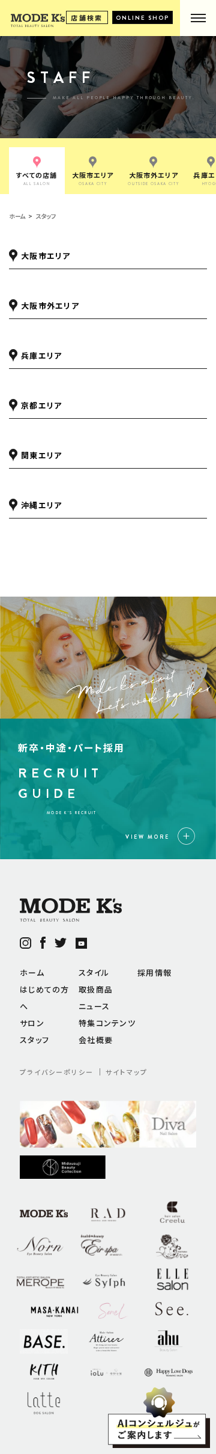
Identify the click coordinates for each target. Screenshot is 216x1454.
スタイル (94, 972)
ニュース (94, 1006)
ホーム (32, 972)
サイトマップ (127, 1072)
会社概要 (96, 1039)
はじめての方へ (45, 998)
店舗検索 (87, 17)
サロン (32, 1023)
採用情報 (154, 972)
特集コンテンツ (107, 1023)
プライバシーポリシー (57, 1072)
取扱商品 (96, 989)
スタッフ (34, 1039)
